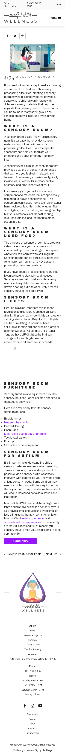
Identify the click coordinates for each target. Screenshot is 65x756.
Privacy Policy (32, 733)
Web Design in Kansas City (25, 750)
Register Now (20, 540)
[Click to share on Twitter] (15, 36)
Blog (32, 631)
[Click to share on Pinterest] (22, 36)
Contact (32, 719)
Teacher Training (32, 649)
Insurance (32, 728)
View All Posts (32, 554)
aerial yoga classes (33, 518)
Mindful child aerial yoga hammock (25, 433)
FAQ (32, 724)
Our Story (32, 640)
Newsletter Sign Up (33, 635)
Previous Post (14, 554)
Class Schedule (32, 644)
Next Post (53, 554)
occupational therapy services (22, 522)
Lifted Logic (47, 750)
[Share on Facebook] (7, 36)
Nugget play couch (16, 422)
